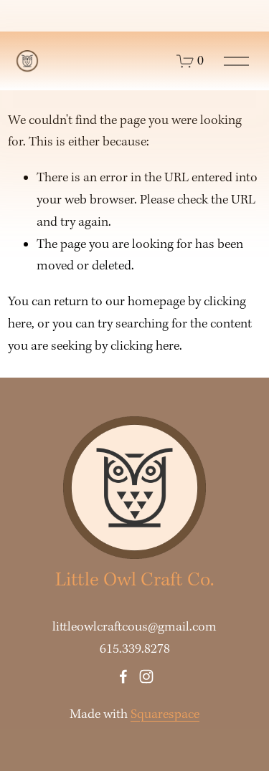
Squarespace (165, 715)
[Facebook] (123, 676)
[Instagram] (146, 676)
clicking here (144, 346)
